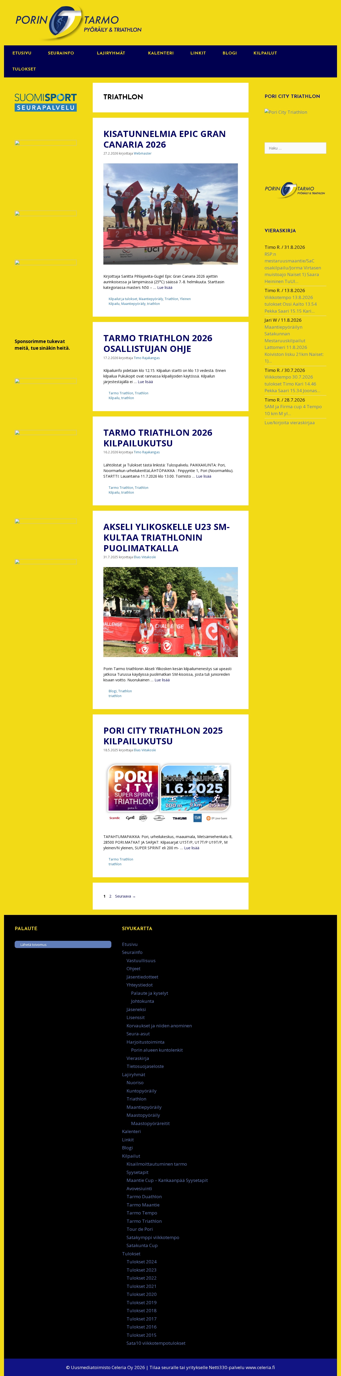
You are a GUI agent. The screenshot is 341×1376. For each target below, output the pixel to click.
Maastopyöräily (143, 1115)
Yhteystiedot (140, 985)
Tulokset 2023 (142, 1270)
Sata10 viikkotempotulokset (156, 1343)
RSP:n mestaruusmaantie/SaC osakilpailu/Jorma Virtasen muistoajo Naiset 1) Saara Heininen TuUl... (293, 267)
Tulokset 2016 (142, 1327)
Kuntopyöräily (142, 1091)
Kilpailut (265, 53)
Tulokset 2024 (142, 1262)
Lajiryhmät (111, 53)
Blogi (229, 53)
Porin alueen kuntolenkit (157, 1050)
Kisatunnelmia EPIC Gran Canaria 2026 (164, 139)
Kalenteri (161, 53)
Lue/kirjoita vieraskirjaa (290, 422)
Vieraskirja (138, 1058)
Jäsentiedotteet (142, 977)
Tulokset (24, 69)
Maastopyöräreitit (150, 1123)
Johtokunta (142, 1001)
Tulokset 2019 (142, 1302)
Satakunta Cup (142, 1245)
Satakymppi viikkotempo (153, 1237)
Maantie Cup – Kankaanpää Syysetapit (167, 1180)
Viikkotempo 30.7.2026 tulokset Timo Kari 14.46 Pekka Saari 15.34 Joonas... (292, 384)
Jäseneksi (136, 1009)
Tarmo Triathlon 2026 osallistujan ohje (157, 343)
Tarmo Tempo (142, 1213)
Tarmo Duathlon (144, 1196)
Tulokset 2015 (142, 1335)
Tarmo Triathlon (121, 393)
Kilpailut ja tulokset (123, 299)
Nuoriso (135, 1082)
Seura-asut (138, 1034)
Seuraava (125, 896)
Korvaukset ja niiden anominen (159, 1026)
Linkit (198, 53)
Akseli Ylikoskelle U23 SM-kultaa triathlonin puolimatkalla (166, 537)
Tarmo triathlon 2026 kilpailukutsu (157, 437)
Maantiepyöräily (151, 299)
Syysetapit (137, 1172)
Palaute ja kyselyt (149, 993)
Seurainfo (61, 53)
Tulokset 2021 (142, 1286)
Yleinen (185, 299)
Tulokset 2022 (142, 1278)
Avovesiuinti (139, 1188)
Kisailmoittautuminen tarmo (157, 1164)
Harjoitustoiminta (146, 1042)
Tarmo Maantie (143, 1205)
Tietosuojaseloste (145, 1066)
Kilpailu (114, 303)
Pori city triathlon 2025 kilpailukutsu (163, 735)
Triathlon (171, 299)
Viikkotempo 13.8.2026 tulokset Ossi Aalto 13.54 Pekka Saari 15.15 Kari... (291, 304)
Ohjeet (133, 968)
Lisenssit (136, 1017)
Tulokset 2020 (142, 1294)
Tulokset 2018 (142, 1310)
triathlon (153, 303)
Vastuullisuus (141, 960)
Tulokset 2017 (142, 1319)
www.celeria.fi (260, 1367)
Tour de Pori (140, 1229)
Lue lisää (164, 287)
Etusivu (21, 53)
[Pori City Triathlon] (286, 112)
